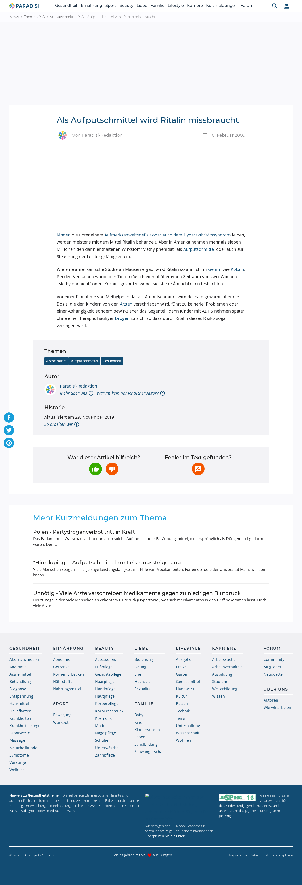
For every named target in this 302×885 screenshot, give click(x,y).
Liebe (142, 5)
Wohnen (183, 740)
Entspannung (21, 696)
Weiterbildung (224, 688)
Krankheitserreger (25, 725)
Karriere (195, 5)
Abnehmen (63, 659)
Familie (157, 5)
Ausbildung (222, 674)
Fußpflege (104, 667)
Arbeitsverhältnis (227, 667)
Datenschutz (260, 855)
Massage (17, 740)
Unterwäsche (107, 747)
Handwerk (185, 688)
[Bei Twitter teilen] (9, 430)
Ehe (137, 674)
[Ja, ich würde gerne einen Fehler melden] (198, 469)
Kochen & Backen (68, 674)
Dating (140, 667)
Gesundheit (66, 5)
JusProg (225, 816)
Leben (139, 737)
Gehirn (215, 269)
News (14, 16)
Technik (183, 711)
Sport (110, 5)
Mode (100, 725)
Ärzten (126, 304)
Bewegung (62, 714)
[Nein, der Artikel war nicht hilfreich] (112, 469)
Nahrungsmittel (67, 688)
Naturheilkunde (23, 747)
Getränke (61, 667)
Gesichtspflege (108, 674)
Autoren (271, 700)
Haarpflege (105, 681)
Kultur (181, 696)
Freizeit (182, 667)
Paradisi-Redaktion (78, 386)
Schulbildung (146, 744)
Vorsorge (17, 762)
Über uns (276, 689)
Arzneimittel (56, 361)
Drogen (122, 318)
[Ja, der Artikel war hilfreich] (95, 469)
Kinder (63, 235)
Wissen (218, 696)
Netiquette (273, 674)
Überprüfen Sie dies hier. (165, 836)
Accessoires (105, 659)
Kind (138, 722)
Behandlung (20, 681)
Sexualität (143, 688)
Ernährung (91, 5)
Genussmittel (188, 681)
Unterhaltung (188, 725)
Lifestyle (176, 5)
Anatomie (18, 667)
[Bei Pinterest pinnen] (9, 443)
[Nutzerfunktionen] (287, 6)
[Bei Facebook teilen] (9, 417)
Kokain (237, 269)
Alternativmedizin (25, 659)
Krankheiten (20, 718)
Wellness (17, 769)
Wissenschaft (188, 733)
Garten (182, 674)
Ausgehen (185, 659)
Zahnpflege (105, 755)
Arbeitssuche (223, 659)
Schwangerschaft (149, 751)
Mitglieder (272, 667)
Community (274, 659)
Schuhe (101, 740)
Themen (31, 16)
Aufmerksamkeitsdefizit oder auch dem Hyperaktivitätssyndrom (168, 235)
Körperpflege (106, 703)
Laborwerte (19, 733)
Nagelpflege (105, 733)
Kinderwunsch (147, 729)
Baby (138, 714)
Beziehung (143, 659)
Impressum (238, 855)
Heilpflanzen (20, 711)
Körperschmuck (109, 711)
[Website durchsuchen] (275, 6)
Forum (247, 5)
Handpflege (105, 688)
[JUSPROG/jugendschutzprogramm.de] (237, 797)
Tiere (180, 718)
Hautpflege (105, 696)
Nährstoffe (62, 681)
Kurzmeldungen (221, 5)
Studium (219, 681)
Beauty (126, 5)
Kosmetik (103, 718)
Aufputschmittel (63, 16)
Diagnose (17, 688)
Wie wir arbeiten (278, 707)
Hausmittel (19, 703)
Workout (61, 722)
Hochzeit (142, 681)
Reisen (182, 703)
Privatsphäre (283, 855)
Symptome (19, 755)
